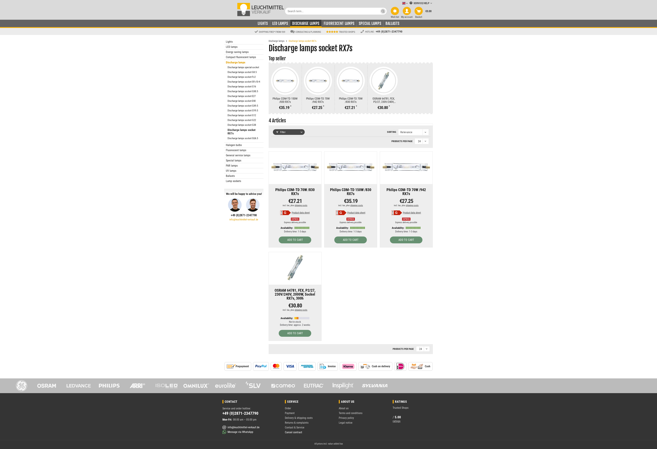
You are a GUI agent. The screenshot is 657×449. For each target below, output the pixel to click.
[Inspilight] (343, 385)
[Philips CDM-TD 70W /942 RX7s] (318, 81)
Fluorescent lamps (236, 150)
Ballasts (230, 176)
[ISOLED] (167, 385)
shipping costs (301, 205)
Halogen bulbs (234, 145)
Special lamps (233, 160)
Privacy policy (346, 418)
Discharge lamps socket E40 (242, 100)
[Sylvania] (373, 385)
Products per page (402, 141)
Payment (290, 413)
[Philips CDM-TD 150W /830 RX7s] (285, 81)
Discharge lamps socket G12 (242, 115)
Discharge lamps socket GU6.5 (243, 138)
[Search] (383, 11)
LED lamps (231, 46)
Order (288, 408)
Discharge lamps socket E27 (242, 96)
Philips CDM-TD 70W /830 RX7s (351, 100)
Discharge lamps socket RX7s (241, 131)
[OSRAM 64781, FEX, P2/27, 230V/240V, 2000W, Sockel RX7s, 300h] (384, 81)
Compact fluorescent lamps (241, 57)
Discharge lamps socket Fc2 (242, 76)
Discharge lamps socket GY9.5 (243, 110)
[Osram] (49, 385)
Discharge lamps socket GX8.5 (243, 91)
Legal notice (345, 422)
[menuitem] (399, 3)
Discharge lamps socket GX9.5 (243, 105)
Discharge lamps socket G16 (242, 86)
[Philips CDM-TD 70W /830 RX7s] (351, 81)
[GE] (20, 385)
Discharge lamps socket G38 (242, 124)
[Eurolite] (226, 385)
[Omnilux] (196, 385)
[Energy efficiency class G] (285, 212)
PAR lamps (232, 165)
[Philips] (108, 385)
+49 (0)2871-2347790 (389, 31)
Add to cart (295, 239)
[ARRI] (137, 385)
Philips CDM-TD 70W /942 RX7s (318, 100)
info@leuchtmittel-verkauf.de (243, 219)
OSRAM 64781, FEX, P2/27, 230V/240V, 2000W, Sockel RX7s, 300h (383, 100)
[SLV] (255, 385)
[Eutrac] (314, 385)
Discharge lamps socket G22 (242, 120)
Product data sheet (301, 212)
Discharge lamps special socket (243, 67)
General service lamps (238, 155)
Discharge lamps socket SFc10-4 (244, 81)
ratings (396, 421)
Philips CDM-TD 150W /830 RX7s (285, 100)
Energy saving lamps (237, 52)
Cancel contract (293, 432)
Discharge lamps (235, 62)
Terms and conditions (350, 413)
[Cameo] (284, 385)
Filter (283, 132)
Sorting (391, 132)
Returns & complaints (296, 422)
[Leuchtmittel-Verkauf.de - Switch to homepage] (260, 9)
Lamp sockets (233, 181)
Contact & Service (294, 427)
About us (344, 408)
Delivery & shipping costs (299, 418)
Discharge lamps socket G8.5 (242, 72)
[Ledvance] (79, 385)
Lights (229, 41)
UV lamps (231, 170)
